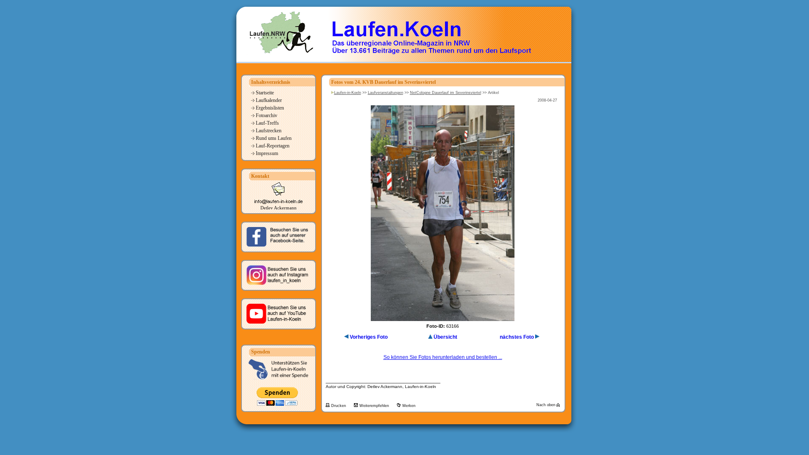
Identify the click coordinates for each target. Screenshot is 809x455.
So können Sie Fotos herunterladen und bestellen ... (442, 357)
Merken (408, 406)
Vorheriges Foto (369, 337)
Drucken (339, 406)
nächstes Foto (517, 337)
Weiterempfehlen (374, 406)
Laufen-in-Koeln (347, 93)
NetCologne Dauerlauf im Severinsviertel (445, 93)
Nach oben (546, 405)
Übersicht (445, 337)
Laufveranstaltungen (385, 93)
